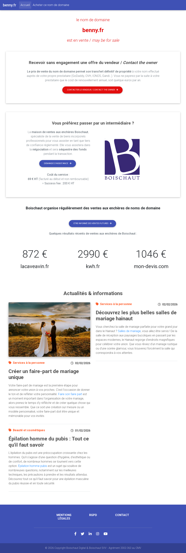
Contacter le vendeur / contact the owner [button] (91, 90)
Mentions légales (63, 516)
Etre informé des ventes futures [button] (91, 223)
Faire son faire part (70, 394)
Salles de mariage (129, 331)
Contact (122, 515)
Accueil (26, 5)
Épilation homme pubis (32, 466)
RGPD (93, 515)
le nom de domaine (93, 19)
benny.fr (93, 30)
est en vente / (93, 40)
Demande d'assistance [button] (56, 163)
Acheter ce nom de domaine (51, 5)
